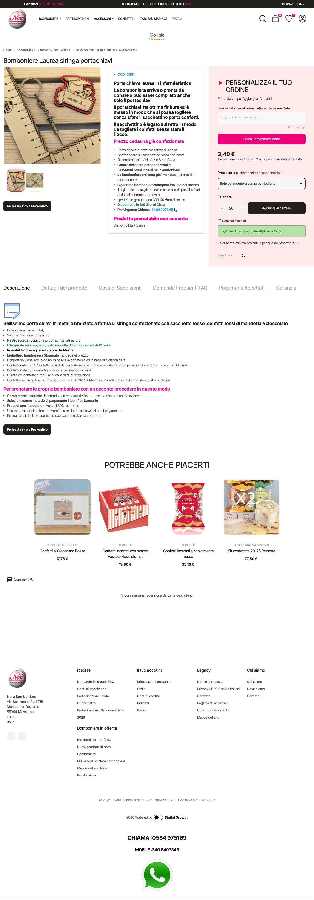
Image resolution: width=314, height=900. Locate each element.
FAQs (300, 4)
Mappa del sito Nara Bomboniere (92, 771)
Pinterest (251, 255)
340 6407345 (165, 849)
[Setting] (302, 18)
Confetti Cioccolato (62, 545)
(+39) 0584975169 (52, 4)
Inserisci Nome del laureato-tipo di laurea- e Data (254, 108)
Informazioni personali (154, 682)
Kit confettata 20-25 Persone (251, 551)
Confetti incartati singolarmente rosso (188, 554)
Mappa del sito (208, 717)
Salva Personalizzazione (261, 139)
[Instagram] (15, 4)
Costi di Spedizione (120, 288)
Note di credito (148, 696)
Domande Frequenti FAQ (180, 288)
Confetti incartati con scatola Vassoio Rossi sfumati (125, 554)
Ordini (141, 689)
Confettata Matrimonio (251, 545)
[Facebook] (8, 4)
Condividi (235, 255)
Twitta (243, 255)
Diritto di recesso (210, 682)
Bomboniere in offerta (94, 740)
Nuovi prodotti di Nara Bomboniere (94, 750)
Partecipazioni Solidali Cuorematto (94, 699)
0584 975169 (169, 837)
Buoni (141, 710)
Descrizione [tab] (16, 288)
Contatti (253, 696)
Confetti (125, 545)
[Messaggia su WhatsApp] (157, 875)
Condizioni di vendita (213, 710)
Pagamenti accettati (212, 703)
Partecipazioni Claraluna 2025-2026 (100, 713)
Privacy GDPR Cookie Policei (218, 689)
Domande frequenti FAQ (95, 682)
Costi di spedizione (92, 689)
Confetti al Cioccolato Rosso (62, 551)
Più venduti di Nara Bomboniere (101, 761)
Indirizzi (143, 703)
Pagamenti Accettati (242, 288)
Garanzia (286, 288)
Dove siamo (256, 689)
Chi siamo (287, 4)
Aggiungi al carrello (276, 208)
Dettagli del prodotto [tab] (64, 288)
